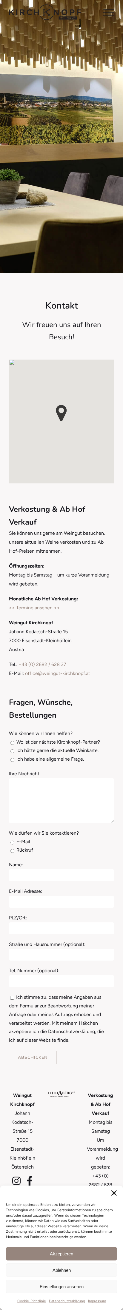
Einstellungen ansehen (62, 1286)
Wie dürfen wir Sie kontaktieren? (44, 833)
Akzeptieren (61, 1253)
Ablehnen (62, 1270)
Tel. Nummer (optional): (34, 970)
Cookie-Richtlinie (31, 1301)
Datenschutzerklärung (67, 1301)
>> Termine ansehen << (34, 608)
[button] (114, 1193)
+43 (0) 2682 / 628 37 (42, 664)
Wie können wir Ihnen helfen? (41, 733)
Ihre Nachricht (24, 773)
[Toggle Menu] (108, 12)
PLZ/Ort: (18, 918)
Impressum (97, 1301)
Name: (16, 864)
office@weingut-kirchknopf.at (57, 673)
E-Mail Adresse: (25, 891)
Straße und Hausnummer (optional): (47, 944)
